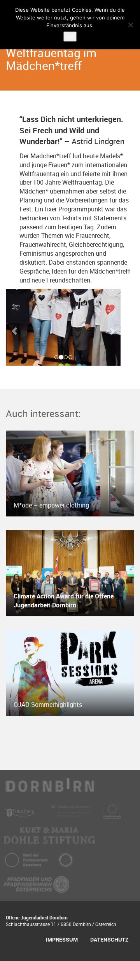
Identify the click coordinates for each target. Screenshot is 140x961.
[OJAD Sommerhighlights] (70, 672)
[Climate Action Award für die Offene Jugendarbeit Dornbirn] (70, 572)
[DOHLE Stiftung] (49, 839)
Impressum (62, 939)
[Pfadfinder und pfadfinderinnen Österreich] (36, 888)
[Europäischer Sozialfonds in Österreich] (112, 814)
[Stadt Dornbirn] (49, 790)
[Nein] (130, 25)
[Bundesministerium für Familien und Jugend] (72, 814)
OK (70, 36)
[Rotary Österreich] (66, 863)
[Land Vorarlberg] (22, 814)
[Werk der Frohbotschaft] (27, 863)
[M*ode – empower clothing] (70, 473)
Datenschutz (109, 939)
